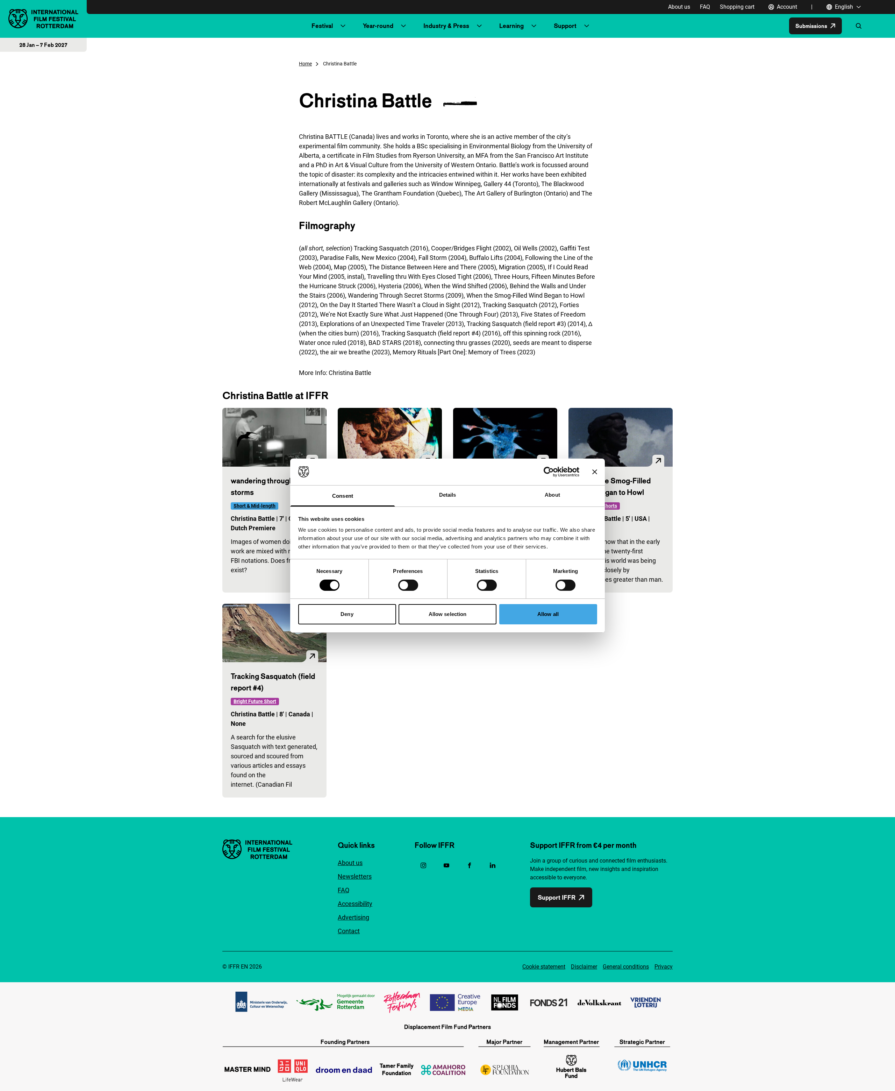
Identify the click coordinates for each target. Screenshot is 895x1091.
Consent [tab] (342, 496)
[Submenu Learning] (534, 26)
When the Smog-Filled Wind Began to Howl (614, 486)
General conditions (626, 966)
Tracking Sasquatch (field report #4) (273, 682)
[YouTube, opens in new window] (446, 865)
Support (565, 25)
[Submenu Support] (586, 26)
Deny (347, 614)
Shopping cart (737, 6)
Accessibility (355, 903)
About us (679, 6)
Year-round (378, 25)
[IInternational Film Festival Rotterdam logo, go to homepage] (43, 18)
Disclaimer (584, 966)
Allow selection (448, 614)
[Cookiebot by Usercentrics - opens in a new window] (548, 472)
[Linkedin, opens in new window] (492, 865)
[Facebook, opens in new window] (469, 865)
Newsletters (355, 876)
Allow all (548, 614)
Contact (349, 931)
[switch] (408, 585)
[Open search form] (858, 25)
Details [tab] (447, 495)
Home (305, 63)
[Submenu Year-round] (403, 26)
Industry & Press (446, 25)
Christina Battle (350, 372)
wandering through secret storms (273, 486)
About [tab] (552, 495)
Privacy (663, 966)
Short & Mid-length (254, 506)
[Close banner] (594, 471)
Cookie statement (543, 966)
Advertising (353, 917)
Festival (322, 25)
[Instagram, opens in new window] (423, 865)
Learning (511, 25)
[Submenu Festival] (343, 26)
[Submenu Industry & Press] (479, 26)
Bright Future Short (255, 701)
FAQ (705, 6)
